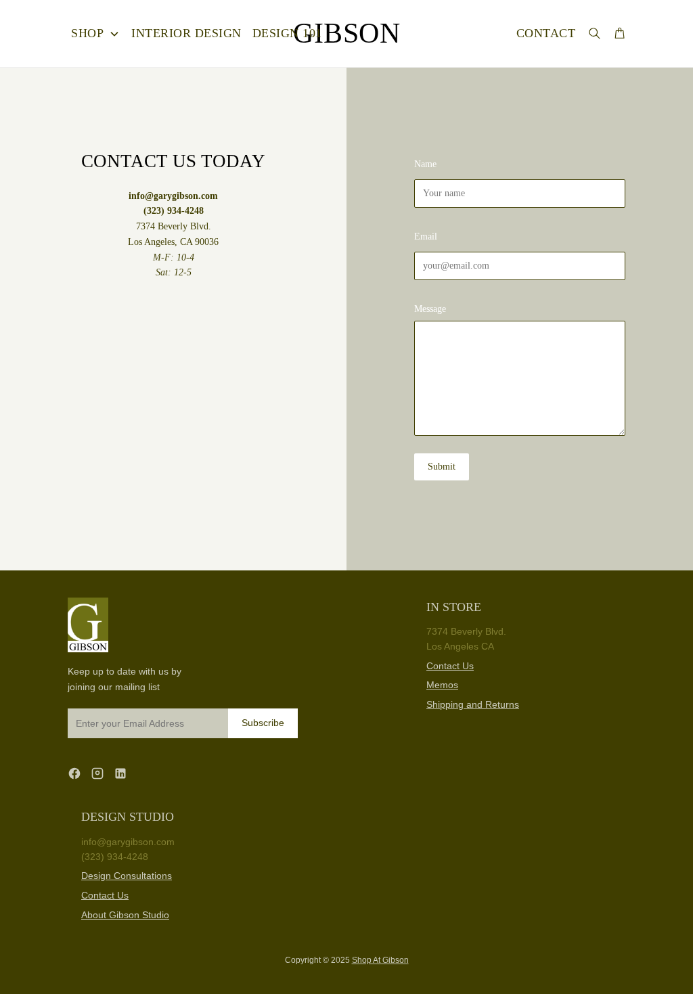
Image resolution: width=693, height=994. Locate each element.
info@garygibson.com (128, 841)
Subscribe (263, 722)
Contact (546, 33)
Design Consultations (126, 875)
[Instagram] (97, 773)
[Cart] (619, 33)
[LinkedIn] (120, 773)
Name (425, 164)
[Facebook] (74, 773)
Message (430, 309)
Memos (442, 684)
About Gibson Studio (125, 914)
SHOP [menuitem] (87, 33)
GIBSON (346, 33)
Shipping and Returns (472, 704)
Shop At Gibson (380, 960)
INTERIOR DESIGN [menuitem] (186, 33)
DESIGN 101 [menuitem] (287, 33)
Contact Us (450, 665)
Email (425, 236)
